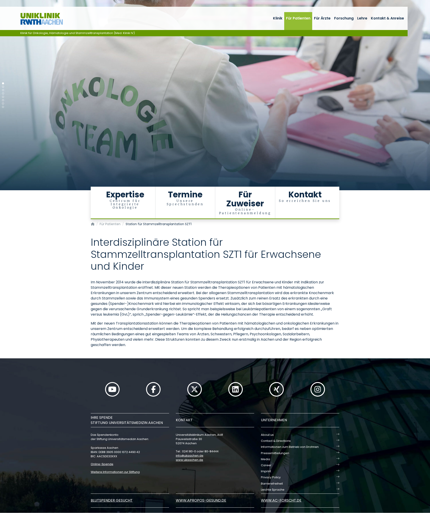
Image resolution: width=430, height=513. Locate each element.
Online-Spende (102, 464)
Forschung (344, 18)
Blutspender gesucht (112, 500)
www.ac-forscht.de (281, 500)
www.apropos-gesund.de (201, 500)
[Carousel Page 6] (3, 100)
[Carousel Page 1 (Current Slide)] (3, 83)
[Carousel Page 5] (3, 97)
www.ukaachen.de (189, 460)
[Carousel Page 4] (3, 93)
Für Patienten (298, 18)
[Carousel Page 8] (3, 107)
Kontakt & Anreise (387, 18)
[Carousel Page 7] (3, 104)
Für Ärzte (322, 18)
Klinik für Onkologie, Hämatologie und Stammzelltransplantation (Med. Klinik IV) (77, 33)
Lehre (362, 18)
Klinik (277, 18)
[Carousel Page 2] (3, 87)
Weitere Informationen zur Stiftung (115, 472)
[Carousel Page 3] (3, 90)
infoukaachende (189, 455)
